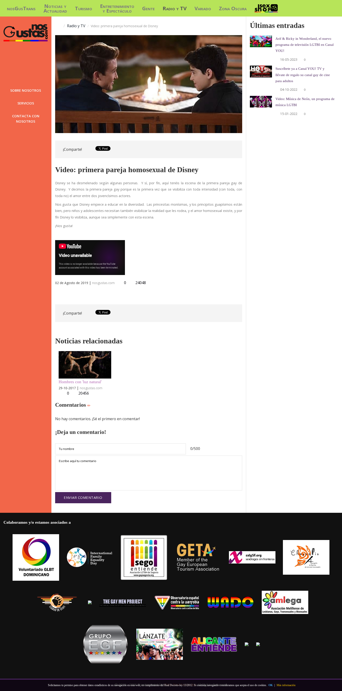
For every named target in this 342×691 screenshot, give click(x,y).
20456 (83, 393)
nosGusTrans (21, 8)
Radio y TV (175, 8)
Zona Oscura (233, 8)
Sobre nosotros (25, 90)
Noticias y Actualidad (55, 8)
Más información (286, 685)
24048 (140, 282)
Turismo (83, 8)
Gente (148, 8)
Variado (202, 8)
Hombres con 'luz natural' (80, 381)
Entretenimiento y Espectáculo (117, 8)
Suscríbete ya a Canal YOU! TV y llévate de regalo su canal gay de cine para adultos (302, 75)
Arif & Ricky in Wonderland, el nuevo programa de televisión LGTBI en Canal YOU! (304, 45)
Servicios (25, 103)
